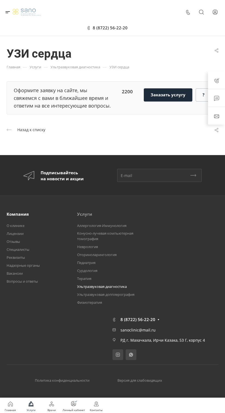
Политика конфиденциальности (62, 380)
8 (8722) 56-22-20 (110, 27)
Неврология (87, 246)
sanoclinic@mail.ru (138, 330)
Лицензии (15, 233)
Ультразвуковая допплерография (105, 294)
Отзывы (13, 241)
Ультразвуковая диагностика (102, 286)
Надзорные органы (23, 265)
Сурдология (87, 270)
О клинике (15, 225)
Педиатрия (86, 262)
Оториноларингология (97, 254)
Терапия (84, 278)
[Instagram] (118, 354)
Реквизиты (16, 257)
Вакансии (15, 273)
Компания (18, 214)
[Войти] (215, 12)
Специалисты (18, 249)
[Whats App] (131, 354)
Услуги (84, 214)
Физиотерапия (89, 302)
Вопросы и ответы (22, 281)
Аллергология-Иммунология (101, 225)
